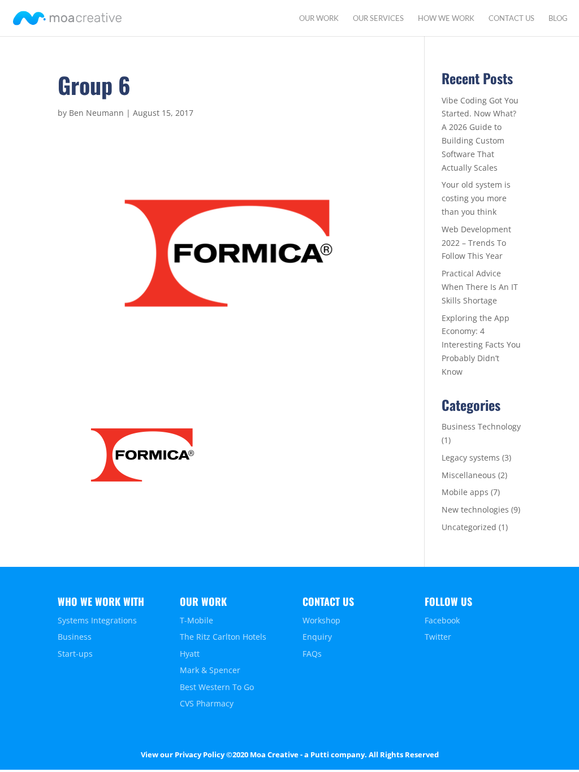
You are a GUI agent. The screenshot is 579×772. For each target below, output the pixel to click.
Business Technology (481, 426)
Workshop (321, 620)
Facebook (442, 620)
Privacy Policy (199, 754)
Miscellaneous (469, 475)
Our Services (378, 18)
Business (75, 636)
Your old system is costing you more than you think (476, 198)
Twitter (438, 636)
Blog (558, 18)
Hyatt (190, 653)
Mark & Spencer (210, 670)
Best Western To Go (217, 687)
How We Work (446, 18)
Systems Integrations (97, 620)
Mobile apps (465, 492)
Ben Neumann (96, 112)
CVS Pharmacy (207, 703)
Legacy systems (471, 457)
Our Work (319, 18)
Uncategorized (469, 527)
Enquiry (317, 636)
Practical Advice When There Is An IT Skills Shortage (480, 287)
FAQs (312, 653)
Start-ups (75, 653)
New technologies (475, 509)
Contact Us (511, 18)
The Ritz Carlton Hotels (223, 636)
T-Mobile (196, 620)
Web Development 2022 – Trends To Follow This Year (476, 243)
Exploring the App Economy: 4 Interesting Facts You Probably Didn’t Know (481, 345)
